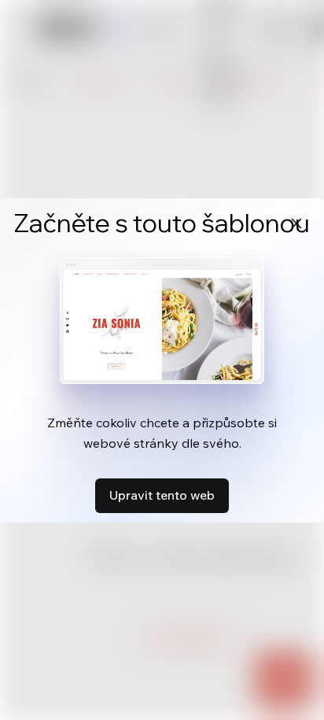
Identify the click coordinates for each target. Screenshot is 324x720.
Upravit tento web (162, 495)
